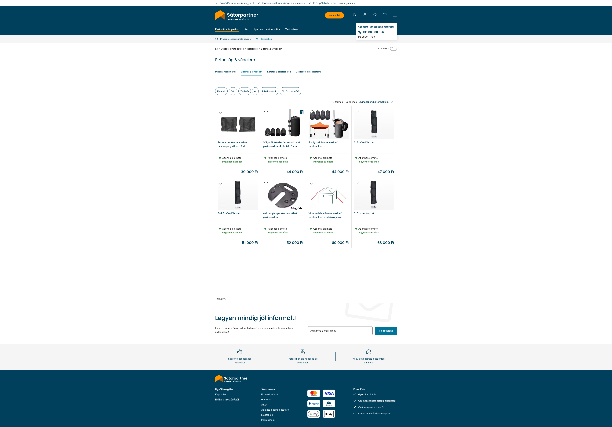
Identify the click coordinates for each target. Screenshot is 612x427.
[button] (385, 14)
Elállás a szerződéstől (227, 399)
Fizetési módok (269, 394)
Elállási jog (267, 415)
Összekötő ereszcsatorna (308, 71)
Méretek (221, 91)
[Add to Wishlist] (220, 112)
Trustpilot (220, 298)
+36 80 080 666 (373, 32)
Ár (255, 91)
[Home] (217, 48)
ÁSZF (264, 404)
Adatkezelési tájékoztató (275, 410)
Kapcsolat (334, 15)
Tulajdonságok (269, 91)
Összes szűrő (292, 91)
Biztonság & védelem (251, 71)
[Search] (355, 15)
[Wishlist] (374, 15)
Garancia (266, 399)
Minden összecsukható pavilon (235, 38)
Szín (233, 91)
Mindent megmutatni (225, 71)
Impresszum (268, 420)
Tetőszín (244, 91)
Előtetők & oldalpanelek (279, 71)
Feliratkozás (386, 331)
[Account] (365, 15)
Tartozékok (266, 38)
